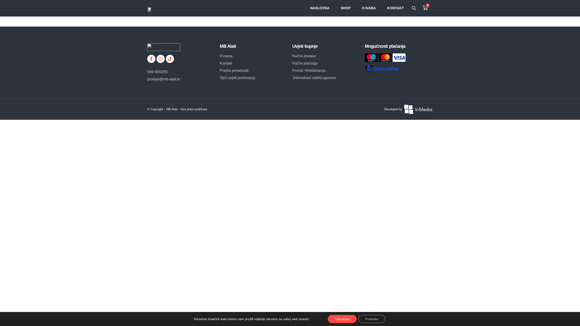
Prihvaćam (342, 319)
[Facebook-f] (151, 59)
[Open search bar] (414, 8)
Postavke (371, 319)
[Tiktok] (170, 59)
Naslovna (319, 8)
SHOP (345, 8)
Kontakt (395, 8)
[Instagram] (161, 59)
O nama (369, 8)
